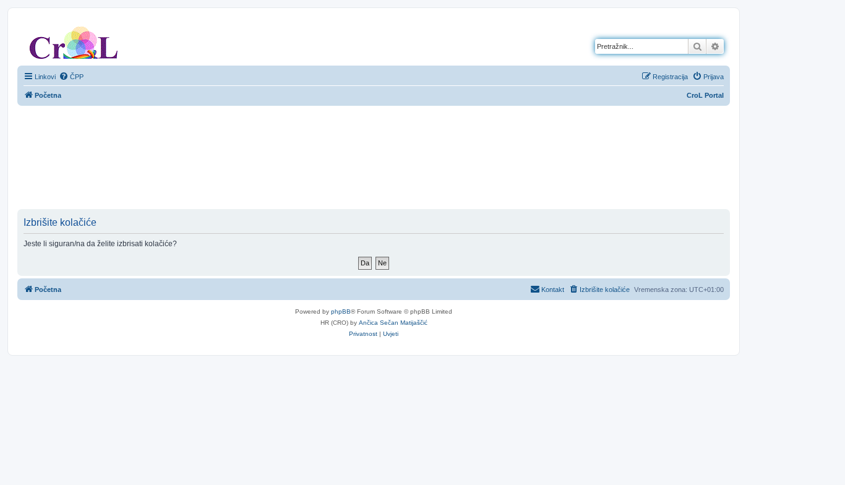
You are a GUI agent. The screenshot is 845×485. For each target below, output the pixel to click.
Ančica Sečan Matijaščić (393, 322)
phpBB (341, 311)
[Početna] (73, 40)
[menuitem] (71, 76)
